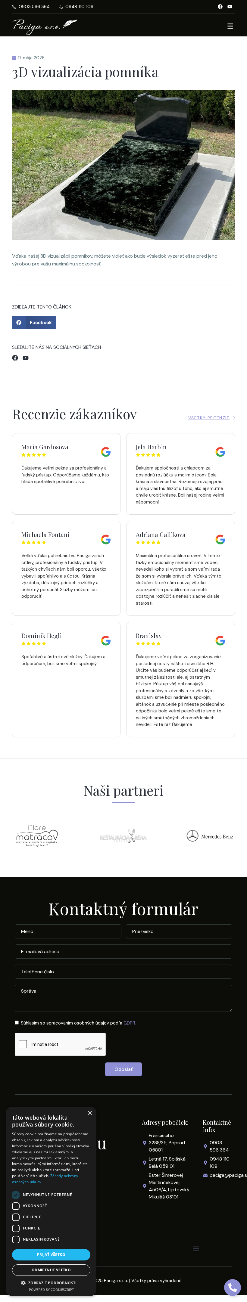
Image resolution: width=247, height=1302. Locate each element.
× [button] (89, 1113)
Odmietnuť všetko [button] (51, 1270)
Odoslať (123, 1069)
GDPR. (130, 1023)
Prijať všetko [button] (51, 1254)
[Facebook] (220, 6)
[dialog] (51, 1201)
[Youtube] (230, 6)
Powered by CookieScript (51, 1289)
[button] (34, 322)
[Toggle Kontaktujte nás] (232, 1287)
